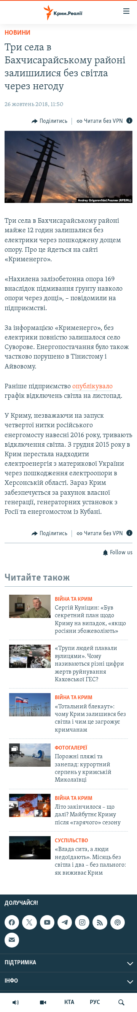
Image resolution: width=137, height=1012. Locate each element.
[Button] (49, 121)
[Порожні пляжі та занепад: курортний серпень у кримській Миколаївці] (30, 755)
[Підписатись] (12, 940)
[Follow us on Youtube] (47, 922)
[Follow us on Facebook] (12, 922)
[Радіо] (15, 1002)
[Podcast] (117, 922)
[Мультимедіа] (43, 1002)
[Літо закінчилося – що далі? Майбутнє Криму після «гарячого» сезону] (30, 805)
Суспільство (71, 841)
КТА (69, 1002)
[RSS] (99, 922)
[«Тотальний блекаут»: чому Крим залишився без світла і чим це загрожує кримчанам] (30, 704)
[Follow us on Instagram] (82, 922)
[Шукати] (121, 1002)
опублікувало (92, 386)
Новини (17, 33)
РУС (95, 1002)
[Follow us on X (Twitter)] (29, 922)
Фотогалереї (71, 748)
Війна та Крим (73, 599)
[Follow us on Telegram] (64, 922)
